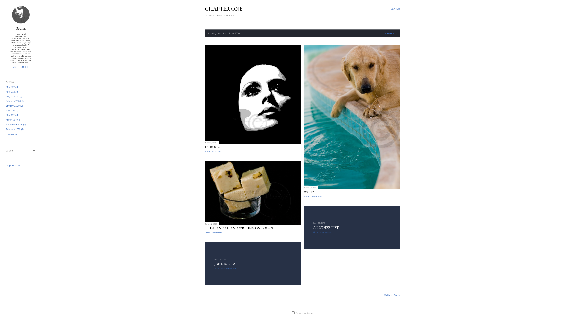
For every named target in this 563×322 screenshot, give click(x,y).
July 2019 (11, 110)
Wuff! (309, 192)
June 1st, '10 (224, 263)
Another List (326, 227)
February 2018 (14, 129)
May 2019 (12, 115)
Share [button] (207, 151)
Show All (391, 33)
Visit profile (21, 67)
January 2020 (14, 106)
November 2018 (15, 124)
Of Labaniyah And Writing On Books (239, 228)
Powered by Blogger (304, 313)
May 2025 (12, 87)
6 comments (325, 232)
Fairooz (212, 147)
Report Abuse (14, 165)
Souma (21, 28)
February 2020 (14, 101)
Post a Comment (228, 268)
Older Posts (392, 295)
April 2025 (12, 91)
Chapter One (223, 8)
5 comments (217, 151)
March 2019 (13, 120)
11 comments (316, 196)
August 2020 (13, 96)
